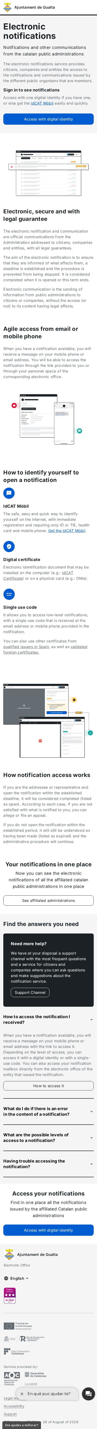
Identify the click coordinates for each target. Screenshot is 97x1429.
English (17, 1278)
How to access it (58, 1086)
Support (10, 1414)
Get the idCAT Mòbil (66, 530)
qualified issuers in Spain (26, 646)
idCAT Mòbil (42, 103)
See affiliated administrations (48, 900)
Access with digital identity (48, 119)
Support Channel (30, 992)
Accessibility (14, 1406)
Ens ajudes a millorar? (21, 1425)
